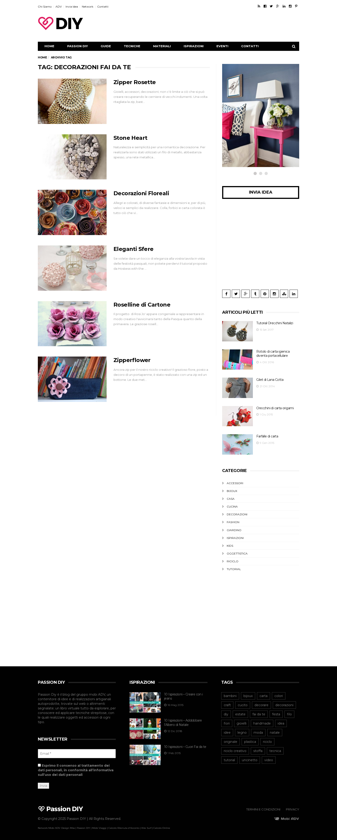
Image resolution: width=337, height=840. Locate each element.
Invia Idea (72, 6)
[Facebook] (265, 6)
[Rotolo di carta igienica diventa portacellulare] (237, 359)
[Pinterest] (296, 6)
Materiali (162, 46)
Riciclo (240, 128)
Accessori (235, 483)
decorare (261, 705)
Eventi (222, 46)
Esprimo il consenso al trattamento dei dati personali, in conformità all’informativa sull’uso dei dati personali (75, 770)
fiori (227, 723)
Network (87, 6)
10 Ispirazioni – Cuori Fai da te (185, 747)
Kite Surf (146, 827)
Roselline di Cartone (141, 304)
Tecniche (132, 46)
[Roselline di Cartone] (72, 323)
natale (275, 732)
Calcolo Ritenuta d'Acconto (123, 827)
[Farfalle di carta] (237, 444)
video (268, 760)
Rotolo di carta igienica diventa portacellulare (273, 353)
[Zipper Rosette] (72, 101)
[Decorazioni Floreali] (72, 212)
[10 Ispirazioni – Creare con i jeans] (145, 702)
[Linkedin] (284, 6)
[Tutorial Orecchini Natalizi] (237, 331)
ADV (58, 6)
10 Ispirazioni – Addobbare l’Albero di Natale (183, 722)
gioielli (241, 723)
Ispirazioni (194, 46)
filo (289, 714)
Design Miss (68, 827)
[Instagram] (290, 6)
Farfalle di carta (267, 436)
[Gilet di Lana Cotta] (237, 388)
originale (230, 742)
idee (227, 732)
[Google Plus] (277, 6)
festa (276, 714)
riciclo (267, 742)
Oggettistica (237, 553)
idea (281, 723)
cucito (243, 705)
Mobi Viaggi (99, 827)
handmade (262, 723)
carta (264, 696)
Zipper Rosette (134, 82)
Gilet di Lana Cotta (269, 380)
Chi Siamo (45, 6)
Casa (231, 498)
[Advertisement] (215, 23)
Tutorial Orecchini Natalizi (274, 323)
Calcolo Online (161, 827)
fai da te (258, 714)
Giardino (234, 530)
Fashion (233, 522)
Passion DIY (77, 46)
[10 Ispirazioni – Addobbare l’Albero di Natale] (145, 728)
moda (258, 732)
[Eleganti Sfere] (72, 268)
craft (227, 705)
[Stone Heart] (72, 157)
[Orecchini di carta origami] (237, 416)
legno (242, 732)
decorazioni (284, 705)
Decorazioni (237, 514)
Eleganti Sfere (133, 249)
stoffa (257, 751)
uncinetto (249, 760)
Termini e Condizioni (263, 809)
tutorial (229, 760)
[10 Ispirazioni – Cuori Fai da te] (145, 755)
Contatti (102, 6)
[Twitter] (271, 6)
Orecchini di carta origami (274, 408)
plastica (250, 742)
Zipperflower (132, 360)
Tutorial (234, 569)
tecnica (275, 751)
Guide (106, 46)
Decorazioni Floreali (141, 193)
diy (226, 714)
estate (240, 714)
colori (278, 696)
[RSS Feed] (259, 6)
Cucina (232, 506)
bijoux (248, 696)
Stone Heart (130, 138)
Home (49, 46)
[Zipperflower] (72, 379)
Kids (230, 545)
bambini (230, 696)
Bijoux (232, 491)
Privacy (292, 809)
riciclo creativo (235, 751)
